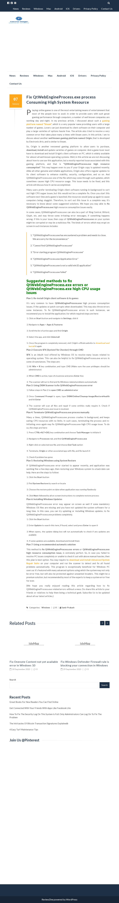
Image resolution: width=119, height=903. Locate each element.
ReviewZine (47, 899)
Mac (48, 8)
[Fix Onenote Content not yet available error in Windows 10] (34, 644)
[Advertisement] (59, 49)
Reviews (26, 8)
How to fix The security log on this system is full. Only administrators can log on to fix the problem (55, 716)
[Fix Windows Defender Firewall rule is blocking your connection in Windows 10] (85, 644)
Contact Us (106, 8)
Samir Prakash (67, 607)
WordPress (71, 899)
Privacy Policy (91, 8)
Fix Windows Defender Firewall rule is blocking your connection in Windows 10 (85, 665)
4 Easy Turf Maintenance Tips (23, 729)
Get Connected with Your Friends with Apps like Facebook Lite (40, 708)
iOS (68, 8)
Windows (38, 8)
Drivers (76, 8)
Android (58, 8)
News (16, 8)
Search (12, 679)
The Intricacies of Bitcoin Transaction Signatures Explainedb (38, 723)
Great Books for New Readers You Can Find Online (33, 702)
